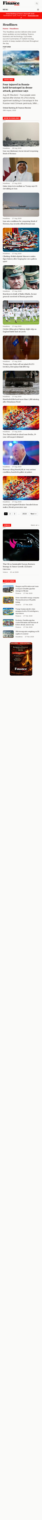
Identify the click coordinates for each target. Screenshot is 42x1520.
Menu (5, 10)
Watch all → (35, 525)
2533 (25, 514)
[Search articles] (37, 3)
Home (5, 29)
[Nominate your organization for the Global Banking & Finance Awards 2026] (21, 659)
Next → (33, 514)
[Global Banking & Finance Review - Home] (11, 3)
